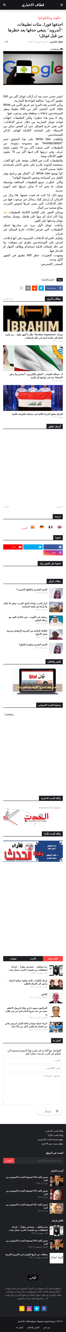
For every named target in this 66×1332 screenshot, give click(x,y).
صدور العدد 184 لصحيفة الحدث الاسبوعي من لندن (27, 1179)
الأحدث (33, 959)
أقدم (7, 507)
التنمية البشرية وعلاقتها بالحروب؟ (31, 589)
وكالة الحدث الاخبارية (54, 1131)
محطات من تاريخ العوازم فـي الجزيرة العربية (26, 1254)
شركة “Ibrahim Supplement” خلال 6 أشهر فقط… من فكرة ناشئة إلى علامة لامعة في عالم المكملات (34, 336)
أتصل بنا (19, 1327)
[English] (58, 528)
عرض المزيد (8, 298)
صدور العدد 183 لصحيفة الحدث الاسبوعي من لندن (27, 1192)
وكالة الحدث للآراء (55, 1135)
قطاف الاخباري (33, 5)
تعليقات (13, 959)
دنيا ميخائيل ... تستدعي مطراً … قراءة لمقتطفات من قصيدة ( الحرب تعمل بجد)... (27, 968)
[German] (41, 528)
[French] (49, 528)
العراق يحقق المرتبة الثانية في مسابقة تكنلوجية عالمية (37, 414)
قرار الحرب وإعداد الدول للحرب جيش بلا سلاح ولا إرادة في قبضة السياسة (25, 605)
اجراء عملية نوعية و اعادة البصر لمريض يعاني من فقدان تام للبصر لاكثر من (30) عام (26, 1025)
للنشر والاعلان (33, 1327)
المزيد (24, 528)
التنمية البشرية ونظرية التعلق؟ (33, 644)
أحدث (58, 507)
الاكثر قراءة (53, 959)
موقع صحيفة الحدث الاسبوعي (50, 1139)
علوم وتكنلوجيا (49, 18)
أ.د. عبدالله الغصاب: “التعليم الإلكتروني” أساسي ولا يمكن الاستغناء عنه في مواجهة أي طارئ (36, 376)
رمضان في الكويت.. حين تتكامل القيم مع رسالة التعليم (28, 619)
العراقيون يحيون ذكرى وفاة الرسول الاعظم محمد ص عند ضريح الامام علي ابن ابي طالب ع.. (26, 1011)
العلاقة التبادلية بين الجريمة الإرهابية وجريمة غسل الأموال (27, 632)
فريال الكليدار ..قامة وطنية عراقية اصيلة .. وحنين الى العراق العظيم (27, 982)
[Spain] (32, 528)
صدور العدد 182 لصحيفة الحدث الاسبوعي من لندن (27, 1206)
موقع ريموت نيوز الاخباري (52, 1143)
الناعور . (43, 994)
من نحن (46, 1327)
